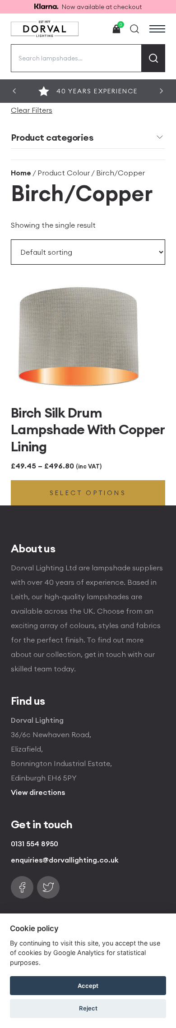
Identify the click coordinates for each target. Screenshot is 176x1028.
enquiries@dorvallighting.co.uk (65, 859)
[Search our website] (134, 28)
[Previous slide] (14, 91)
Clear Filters (31, 110)
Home (21, 172)
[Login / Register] (95, 29)
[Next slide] (161, 91)
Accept (88, 985)
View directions (38, 792)
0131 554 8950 (34, 843)
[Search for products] (153, 58)
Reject (88, 1008)
